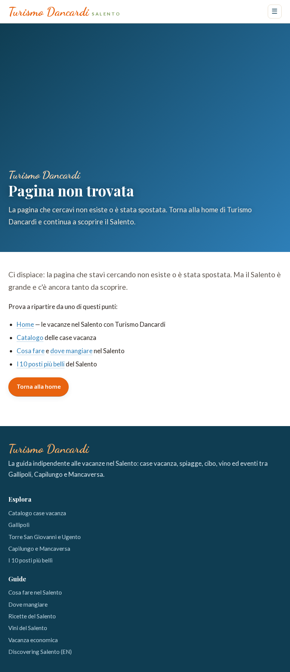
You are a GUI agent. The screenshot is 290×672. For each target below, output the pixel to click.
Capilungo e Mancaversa (39, 548)
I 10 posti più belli (41, 364)
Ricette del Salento (32, 616)
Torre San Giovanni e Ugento (44, 536)
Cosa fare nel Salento (35, 592)
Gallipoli (18, 524)
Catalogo (30, 337)
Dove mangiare (28, 604)
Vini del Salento (27, 627)
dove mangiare (71, 351)
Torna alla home (39, 386)
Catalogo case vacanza (37, 513)
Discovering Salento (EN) (40, 651)
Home (25, 324)
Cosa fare (31, 351)
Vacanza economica (33, 639)
